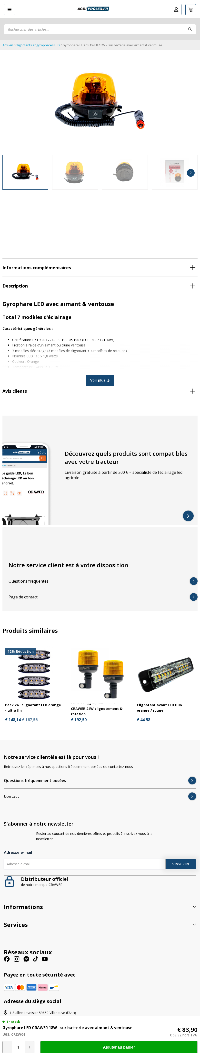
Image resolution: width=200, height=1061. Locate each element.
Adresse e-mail (18, 852)
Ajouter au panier (119, 1047)
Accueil (7, 45)
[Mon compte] (176, 9)
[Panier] (190, 9)
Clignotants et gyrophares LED (37, 45)
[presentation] (9, 173)
